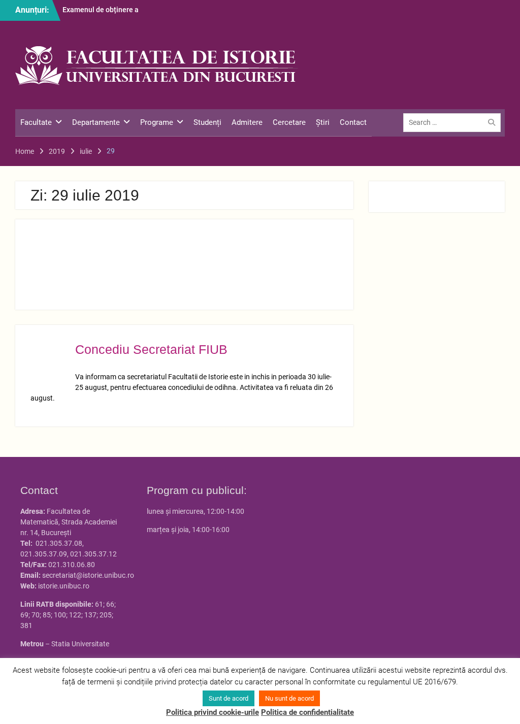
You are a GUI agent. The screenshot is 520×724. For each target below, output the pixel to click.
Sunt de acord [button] (228, 698)
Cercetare (289, 122)
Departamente (96, 122)
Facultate (36, 122)
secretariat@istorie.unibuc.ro (88, 575)
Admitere (247, 122)
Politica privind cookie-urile (212, 712)
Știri (323, 122)
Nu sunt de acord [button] (289, 698)
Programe (156, 122)
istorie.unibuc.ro (63, 586)
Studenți (207, 122)
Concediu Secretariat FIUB (151, 349)
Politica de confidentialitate (307, 712)
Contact (353, 122)
